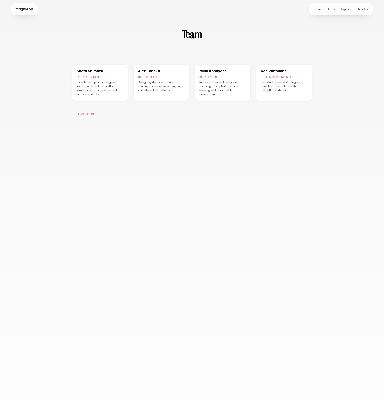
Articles (362, 9)
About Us (86, 114)
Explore (346, 9)
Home (317, 9)
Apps (331, 9)
